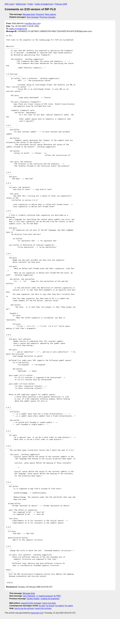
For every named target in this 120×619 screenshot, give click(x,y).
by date (42, 606)
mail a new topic (49, 603)
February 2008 (61, 4)
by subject (60, 606)
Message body (29, 14)
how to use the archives (24, 608)
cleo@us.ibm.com (32, 23)
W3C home (9, 4)
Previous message (47, 17)
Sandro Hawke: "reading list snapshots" (43, 599)
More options (50, 14)
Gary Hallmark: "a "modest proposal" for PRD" (42, 596)
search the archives (43, 608)
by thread (50, 606)
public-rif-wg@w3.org (44, 4)
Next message (33, 17)
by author (69, 606)
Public (30, 4)
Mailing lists (21, 4)
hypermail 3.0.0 (37, 613)
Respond (40, 14)
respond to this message (31, 603)
